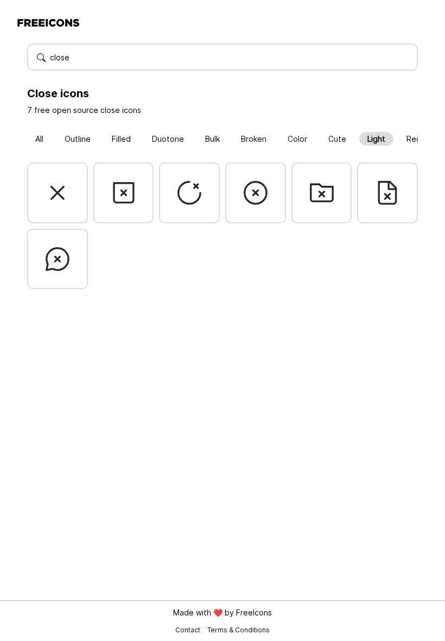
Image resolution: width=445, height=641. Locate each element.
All (39, 138)
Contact (188, 630)
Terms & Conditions (238, 630)
